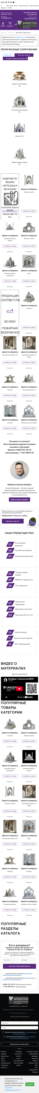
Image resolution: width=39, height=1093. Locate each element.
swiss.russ (7, 55)
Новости (35, 1061)
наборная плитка (20, 37)
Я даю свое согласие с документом (17, 974)
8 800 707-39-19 (6, 14)
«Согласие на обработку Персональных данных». (17, 974)
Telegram (34, 12)
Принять (30, 1084)
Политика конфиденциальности (18, 1013)
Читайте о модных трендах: (15, 58)
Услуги (3, 1061)
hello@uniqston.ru (30, 19)
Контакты (4, 1067)
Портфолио (4, 1065)
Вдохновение (33, 1054)
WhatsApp (27, 12)
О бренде (3, 7)
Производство (5, 1063)
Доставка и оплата (10, 7)
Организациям (23, 6)
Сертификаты (33, 1070)
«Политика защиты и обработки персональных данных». (19, 978)
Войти (3, 26)
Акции (16, 6)
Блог (36, 1067)
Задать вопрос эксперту (19, 499)
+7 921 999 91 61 (6, 18)
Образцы (35, 1072)
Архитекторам (34, 6)
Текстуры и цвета (24, 55)
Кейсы (19, 1065)
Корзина (10, 26)
